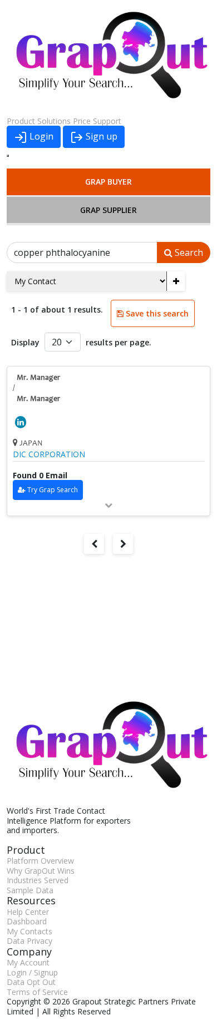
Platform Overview (40, 860)
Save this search (156, 313)
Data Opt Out (31, 982)
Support (107, 121)
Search (187, 252)
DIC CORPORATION (49, 454)
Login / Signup (32, 972)
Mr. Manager (38, 378)
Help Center (28, 912)
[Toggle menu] (8, 156)
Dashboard (27, 921)
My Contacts (29, 931)
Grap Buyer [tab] (108, 181)
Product (21, 121)
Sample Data (30, 890)
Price (82, 121)
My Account (28, 962)
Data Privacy (29, 940)
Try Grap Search (52, 489)
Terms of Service (37, 992)
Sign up (100, 136)
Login (40, 136)
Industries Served (37, 880)
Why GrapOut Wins (41, 870)
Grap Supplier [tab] (108, 210)
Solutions (54, 121)
